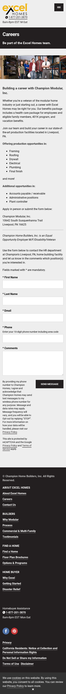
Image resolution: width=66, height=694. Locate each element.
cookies (16, 678)
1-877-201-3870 (18, 17)
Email (7, 310)
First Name (11, 277)
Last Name (11, 294)
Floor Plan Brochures (15, 557)
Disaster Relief (11, 589)
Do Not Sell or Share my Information (25, 658)
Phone (8, 327)
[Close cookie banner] (33, 689)
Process (7, 525)
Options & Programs (15, 563)
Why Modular (11, 519)
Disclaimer (27, 663)
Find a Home (10, 551)
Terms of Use (11, 663)
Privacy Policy (10, 432)
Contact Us (9, 504)
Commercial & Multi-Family (19, 531)
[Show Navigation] (58, 7)
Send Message (49, 384)
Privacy (7, 642)
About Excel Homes (14, 493)
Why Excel (9, 577)
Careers (7, 499)
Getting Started (12, 583)
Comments (11, 348)
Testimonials (10, 536)
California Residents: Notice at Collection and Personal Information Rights (30, 650)
